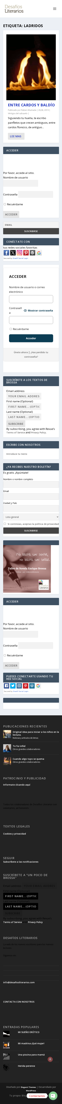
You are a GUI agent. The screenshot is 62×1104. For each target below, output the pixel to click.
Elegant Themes (28, 1087)
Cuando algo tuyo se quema (28, 758)
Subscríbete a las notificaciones (20, 861)
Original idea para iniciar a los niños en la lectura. (36, 733)
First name (19, 401)
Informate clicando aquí (16, 784)
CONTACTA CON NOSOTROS (18, 1001)
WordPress (31, 1090)
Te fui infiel (19, 746)
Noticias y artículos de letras (25, 738)
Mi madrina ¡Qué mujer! (31, 1043)
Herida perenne (26, 1065)
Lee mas (15, 136)
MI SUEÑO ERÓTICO (28, 1032)
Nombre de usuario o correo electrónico (27, 289)
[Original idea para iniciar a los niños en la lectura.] (7, 734)
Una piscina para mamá (31, 1054)
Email (6, 491)
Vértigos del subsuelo (18, 113)
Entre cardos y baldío (31, 104)
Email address (15, 391)
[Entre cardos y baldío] (31, 67)
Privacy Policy (38, 432)
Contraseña (10, 194)
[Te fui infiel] (7, 748)
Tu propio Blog (18, 1095)
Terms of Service (15, 432)
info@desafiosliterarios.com (19, 982)
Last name (19, 412)
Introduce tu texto (16, 453)
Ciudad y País (10, 503)
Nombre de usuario (15, 177)
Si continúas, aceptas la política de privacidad (33, 523)
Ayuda (33, 1095)
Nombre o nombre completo (18, 479)
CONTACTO (46, 1095)
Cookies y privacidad (14, 833)
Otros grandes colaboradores (26, 749)
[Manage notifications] (50, 1059)
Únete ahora (21, 352)
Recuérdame (14, 204)
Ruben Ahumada (28, 110)
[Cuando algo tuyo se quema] (7, 761)
